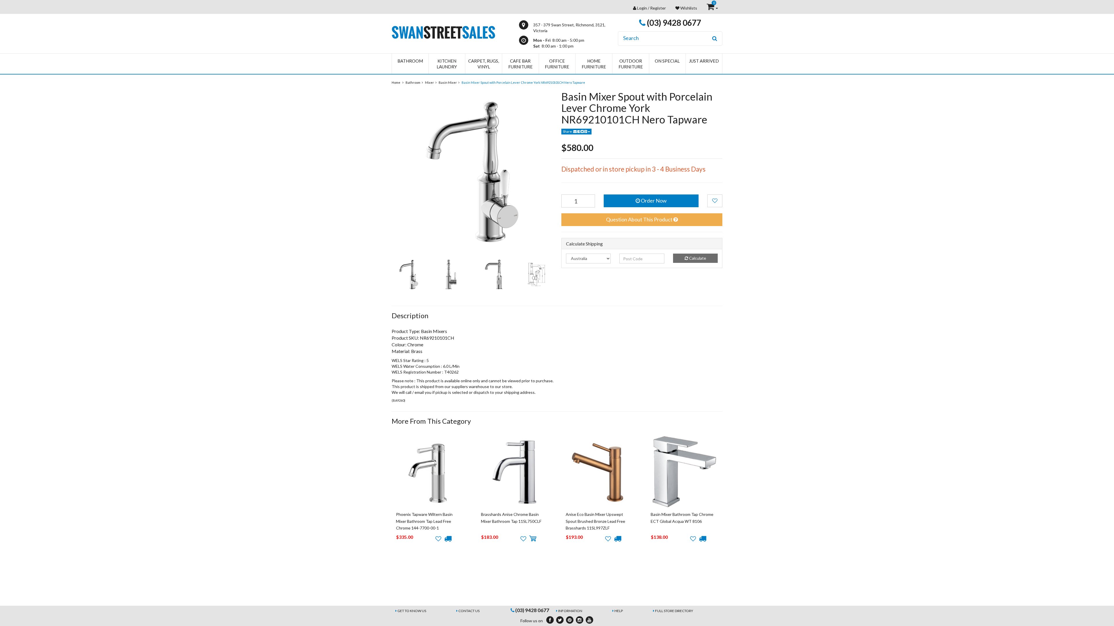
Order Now (653, 200)
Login (642, 8)
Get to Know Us (411, 611)
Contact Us (469, 611)
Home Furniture (594, 63)
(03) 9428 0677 (673, 23)
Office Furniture (557, 63)
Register (658, 8)
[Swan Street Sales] (443, 31)
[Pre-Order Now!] (447, 539)
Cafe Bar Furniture (520, 63)
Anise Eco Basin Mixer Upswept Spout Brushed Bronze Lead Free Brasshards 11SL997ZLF (595, 521)
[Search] (715, 38)
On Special (667, 60)
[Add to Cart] (532, 539)
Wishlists (688, 8)
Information (570, 611)
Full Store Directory (674, 611)
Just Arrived (704, 60)
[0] (711, 8)
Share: (568, 131)
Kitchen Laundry (447, 63)
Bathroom (410, 60)
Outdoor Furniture (631, 63)
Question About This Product (639, 219)
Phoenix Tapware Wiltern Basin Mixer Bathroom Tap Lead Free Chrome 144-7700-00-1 (424, 521)
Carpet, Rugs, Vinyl (483, 63)
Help (618, 611)
